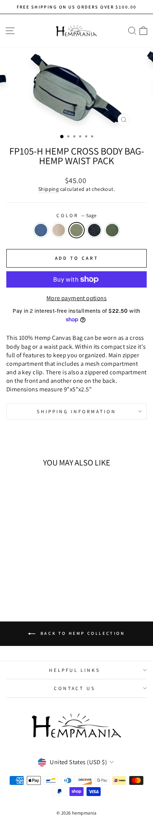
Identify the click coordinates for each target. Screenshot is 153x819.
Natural (58, 230)
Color (76, 215)
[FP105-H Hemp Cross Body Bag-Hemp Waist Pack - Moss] (50, 577)
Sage (76, 230)
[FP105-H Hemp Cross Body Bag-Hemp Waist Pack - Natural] (24, 577)
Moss (112, 230)
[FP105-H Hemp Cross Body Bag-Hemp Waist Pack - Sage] (33, 577)
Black (94, 230)
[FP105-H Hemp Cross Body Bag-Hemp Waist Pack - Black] (41, 577)
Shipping (48, 189)
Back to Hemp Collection (81, 633)
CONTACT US (75, 688)
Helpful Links (74, 670)
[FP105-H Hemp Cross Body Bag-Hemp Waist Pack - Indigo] (16, 577)
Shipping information (76, 411)
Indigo (40, 230)
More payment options (76, 298)
